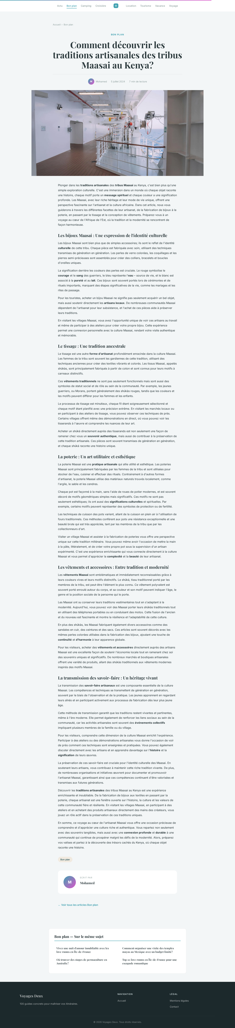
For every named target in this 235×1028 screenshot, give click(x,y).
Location (131, 5)
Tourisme (145, 5)
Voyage (173, 5)
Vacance (160, 5)
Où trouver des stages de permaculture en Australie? (81, 961)
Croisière (100, 5)
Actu (59, 5)
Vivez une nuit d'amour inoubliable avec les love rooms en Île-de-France (82, 950)
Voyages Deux (31, 995)
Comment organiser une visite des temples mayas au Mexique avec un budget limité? (148, 950)
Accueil (57, 24)
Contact (174, 1006)
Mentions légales (179, 1000)
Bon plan (72, 5)
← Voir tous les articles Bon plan (78, 904)
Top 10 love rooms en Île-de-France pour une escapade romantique (149, 961)
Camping (86, 5)
